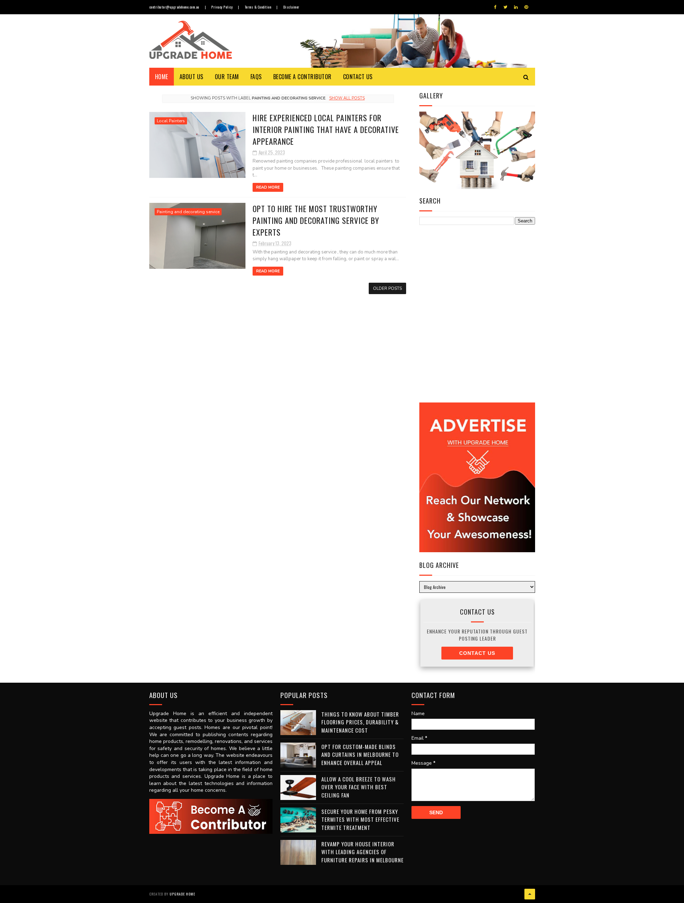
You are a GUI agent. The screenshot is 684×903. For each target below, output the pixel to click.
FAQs (256, 76)
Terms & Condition (258, 7)
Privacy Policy (222, 7)
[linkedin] (516, 7)
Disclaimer (291, 7)
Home (161, 76)
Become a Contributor (302, 76)
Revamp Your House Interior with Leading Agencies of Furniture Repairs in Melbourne (362, 852)
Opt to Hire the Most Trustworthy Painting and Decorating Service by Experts (316, 220)
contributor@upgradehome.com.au (174, 7)
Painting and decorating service (188, 212)
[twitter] (505, 7)
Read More (268, 187)
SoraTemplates (44, 876)
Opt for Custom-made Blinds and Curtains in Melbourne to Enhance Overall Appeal (360, 754)
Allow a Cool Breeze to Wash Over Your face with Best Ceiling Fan (358, 787)
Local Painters (171, 121)
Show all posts (346, 98)
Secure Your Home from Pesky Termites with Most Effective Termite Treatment (360, 819)
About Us (191, 76)
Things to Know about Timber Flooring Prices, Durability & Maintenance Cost (360, 722)
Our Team (227, 76)
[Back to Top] (529, 894)
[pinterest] (526, 7)
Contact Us (358, 76)
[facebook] (495, 7)
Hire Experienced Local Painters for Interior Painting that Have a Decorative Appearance (326, 129)
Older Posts (387, 288)
